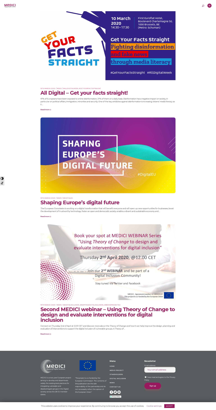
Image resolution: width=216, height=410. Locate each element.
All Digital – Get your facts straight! (84, 93)
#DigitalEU (68, 198)
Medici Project (117, 370)
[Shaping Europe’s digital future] (108, 155)
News (59, 88)
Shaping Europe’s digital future (79, 202)
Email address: (150, 365)
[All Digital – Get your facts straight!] (108, 46)
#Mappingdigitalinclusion (91, 305)
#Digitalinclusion (71, 305)
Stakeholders (116, 374)
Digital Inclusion (118, 378)
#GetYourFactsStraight (90, 88)
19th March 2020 (47, 88)
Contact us (115, 387)
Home (112, 366)
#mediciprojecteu (112, 305)
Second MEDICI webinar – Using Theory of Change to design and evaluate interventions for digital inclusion (107, 314)
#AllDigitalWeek (70, 88)
